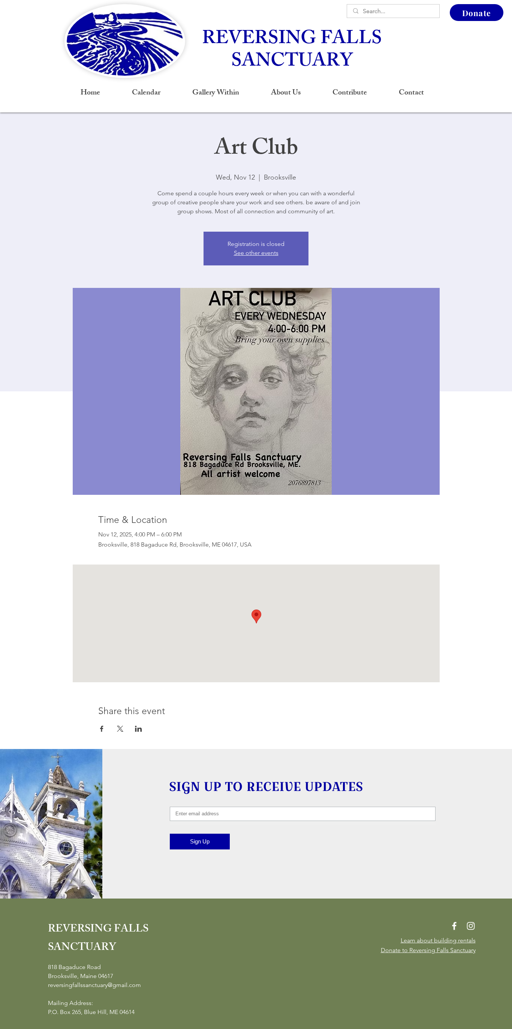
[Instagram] (471, 926)
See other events (256, 252)
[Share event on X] (120, 729)
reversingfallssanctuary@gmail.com (94, 985)
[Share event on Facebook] (101, 729)
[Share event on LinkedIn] (138, 729)
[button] (285, 93)
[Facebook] (454, 926)
